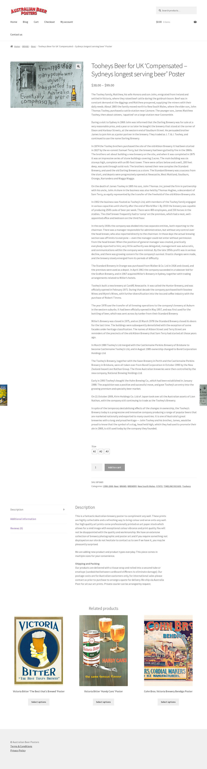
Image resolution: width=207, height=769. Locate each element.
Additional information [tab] (23, 518)
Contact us (16, 34)
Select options (38, 701)
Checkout (49, 21)
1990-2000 (108, 486)
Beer (33, 46)
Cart (36, 21)
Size (94, 446)
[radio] (94, 451)
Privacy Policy (18, 750)
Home (13, 21)
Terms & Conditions (21, 746)
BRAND (25, 46)
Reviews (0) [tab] (16, 528)
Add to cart (114, 467)
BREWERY (132, 486)
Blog (25, 21)
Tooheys (186, 486)
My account (66, 21)
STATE (159, 486)
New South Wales (146, 486)
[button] (78, 66)
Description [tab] (16, 509)
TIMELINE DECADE (172, 486)
